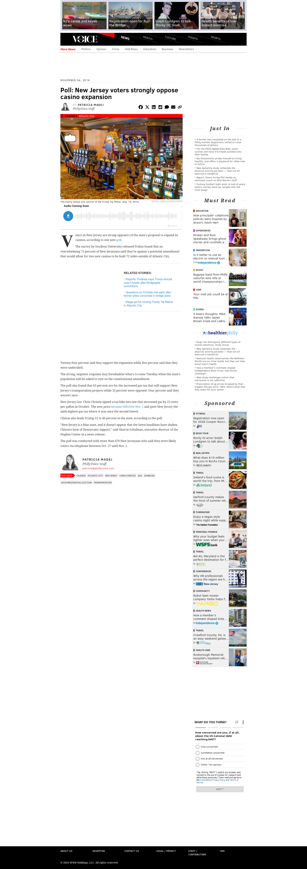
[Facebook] (141, 107)
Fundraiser (203, 512)
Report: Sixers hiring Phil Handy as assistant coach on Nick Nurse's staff (216, 179)
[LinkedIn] (154, 107)
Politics (86, 49)
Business (167, 49)
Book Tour (202, 433)
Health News (203, 610)
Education (149, 49)
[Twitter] (147, 107)
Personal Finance (206, 531)
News (125, 38)
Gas (140, 475)
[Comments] (167, 107)
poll (119, 240)
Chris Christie (127, 475)
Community (203, 591)
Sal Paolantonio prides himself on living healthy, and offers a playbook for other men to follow (220, 161)
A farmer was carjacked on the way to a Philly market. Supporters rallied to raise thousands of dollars (218, 142)
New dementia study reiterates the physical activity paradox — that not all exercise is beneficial (217, 170)
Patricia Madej (91, 105)
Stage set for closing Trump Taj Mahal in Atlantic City (148, 303)
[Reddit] (160, 107)
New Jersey (111, 475)
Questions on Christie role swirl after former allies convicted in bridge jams (147, 294)
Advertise (98, 850)
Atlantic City (87, 116)
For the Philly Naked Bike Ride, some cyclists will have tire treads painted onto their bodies (218, 151)
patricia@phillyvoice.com (98, 468)
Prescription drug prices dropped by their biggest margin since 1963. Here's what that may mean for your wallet (220, 386)
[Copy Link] (180, 107)
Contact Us (131, 850)
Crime (115, 49)
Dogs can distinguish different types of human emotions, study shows (217, 343)
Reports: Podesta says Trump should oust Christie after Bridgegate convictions (148, 282)
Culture (170, 38)
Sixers (200, 309)
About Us (66, 850)
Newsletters (186, 49)
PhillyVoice (85, 39)
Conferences (203, 571)
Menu (66, 39)
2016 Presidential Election (76, 482)
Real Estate (202, 453)
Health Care (203, 650)
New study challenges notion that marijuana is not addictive (214, 379)
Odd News (131, 49)
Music (199, 269)
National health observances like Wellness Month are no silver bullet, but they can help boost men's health (220, 361)
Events (193, 38)
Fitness (200, 413)
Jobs (198, 289)
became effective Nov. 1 (127, 406)
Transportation (103, 482)
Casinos (71, 116)
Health (147, 38)
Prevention (203, 250)
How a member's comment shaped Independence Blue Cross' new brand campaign (216, 370)
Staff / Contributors (197, 852)
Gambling (149, 475)
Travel (200, 472)
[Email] (173, 107)
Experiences (203, 230)
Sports (215, 38)
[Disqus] (121, 580)
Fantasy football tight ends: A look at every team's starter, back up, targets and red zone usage (220, 186)
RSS (222, 850)
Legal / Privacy (166, 850)
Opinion (101, 49)
